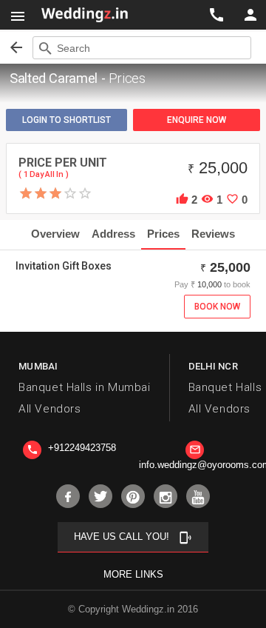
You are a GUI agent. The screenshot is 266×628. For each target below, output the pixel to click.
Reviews (213, 233)
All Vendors (49, 408)
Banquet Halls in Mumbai (84, 387)
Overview (55, 233)
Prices (163, 233)
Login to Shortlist (66, 120)
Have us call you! (133, 537)
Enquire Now (196, 120)
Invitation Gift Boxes (64, 266)
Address (113, 233)
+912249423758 (71, 447)
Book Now (217, 306)
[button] (18, 15)
